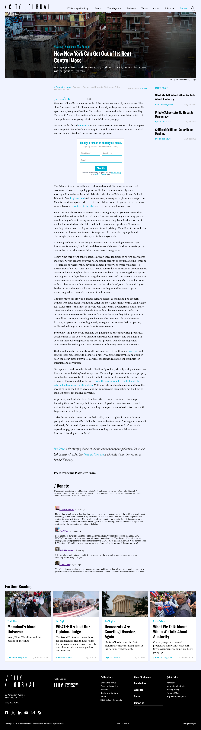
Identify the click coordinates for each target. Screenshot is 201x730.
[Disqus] (100, 539)
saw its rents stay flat (83, 205)
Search (98, 8)
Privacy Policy (116, 173)
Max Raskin (83, 46)
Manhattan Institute (176, 686)
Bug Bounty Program (176, 696)
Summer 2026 (41, 657)
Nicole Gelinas (159, 621)
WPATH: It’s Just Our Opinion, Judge (73, 629)
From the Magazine (18, 657)
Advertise (171, 682)
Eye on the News (65, 657)
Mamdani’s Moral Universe (22, 629)
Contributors (140, 683)
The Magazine (114, 8)
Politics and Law (61, 89)
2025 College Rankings (78, 8)
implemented (77, 198)
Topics (144, 8)
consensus (83, 125)
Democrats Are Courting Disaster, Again (120, 631)
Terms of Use (173, 693)
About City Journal (142, 677)
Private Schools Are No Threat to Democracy (174, 114)
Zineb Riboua (13, 621)
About (156, 8)
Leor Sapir (60, 621)
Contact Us (139, 703)
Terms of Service (100, 174)
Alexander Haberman (65, 46)
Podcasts (131, 8)
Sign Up (101, 168)
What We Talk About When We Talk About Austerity (175, 97)
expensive (133, 350)
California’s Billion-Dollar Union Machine (174, 132)
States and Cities (112, 87)
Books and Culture (109, 693)
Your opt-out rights (189, 723)
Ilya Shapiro (110, 621)
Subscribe (169, 8)
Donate (183, 8)
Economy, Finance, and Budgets (88, 87)
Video (103, 696)
